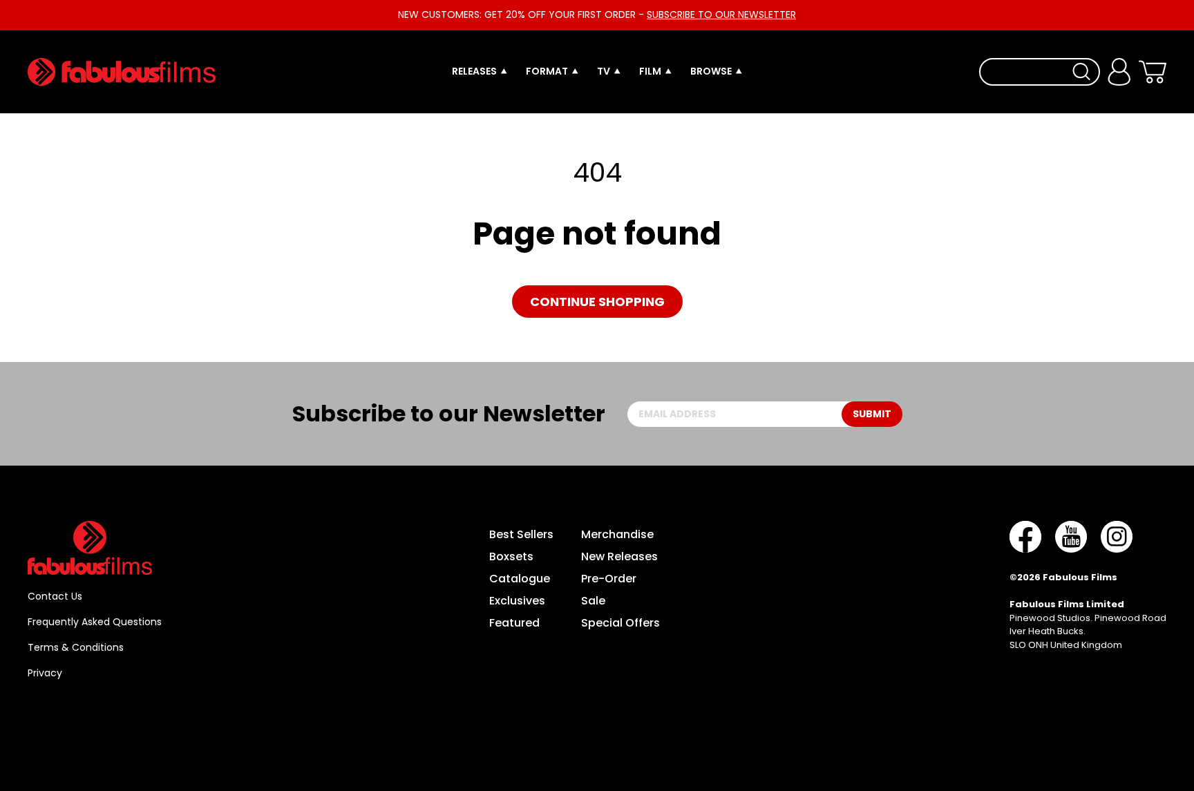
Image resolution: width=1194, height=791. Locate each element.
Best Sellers (521, 534)
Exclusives (517, 601)
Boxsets (511, 556)
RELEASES (474, 71)
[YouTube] (1071, 537)
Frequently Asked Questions (95, 622)
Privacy (45, 673)
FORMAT (547, 71)
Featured (514, 623)
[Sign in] (1119, 72)
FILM (650, 71)
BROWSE (711, 71)
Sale (593, 601)
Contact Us (55, 596)
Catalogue (519, 579)
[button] (1152, 72)
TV (603, 71)
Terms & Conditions (76, 647)
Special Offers (620, 623)
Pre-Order (608, 579)
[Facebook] (1025, 537)
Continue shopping (597, 301)
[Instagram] (1117, 537)
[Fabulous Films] (122, 72)
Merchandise (617, 534)
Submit (872, 414)
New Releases (619, 556)
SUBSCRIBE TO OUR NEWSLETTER (721, 14)
